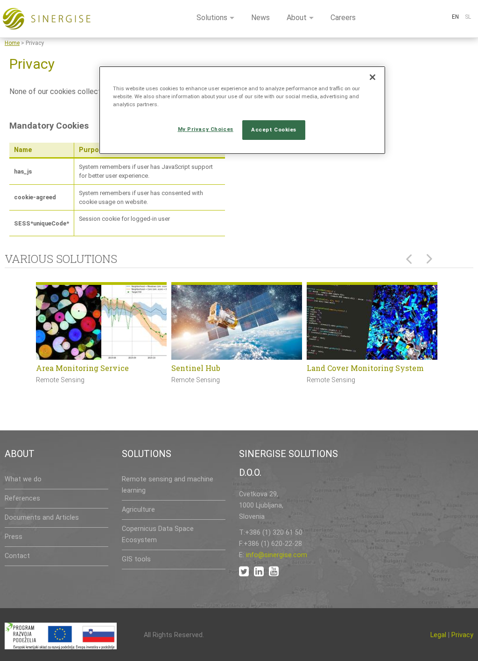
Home (12, 43)
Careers (343, 17)
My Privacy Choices (205, 129)
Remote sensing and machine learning (167, 484)
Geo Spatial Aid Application (88, 368)
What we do (23, 479)
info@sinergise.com (276, 555)
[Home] (46, 18)
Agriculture (138, 510)
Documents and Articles (42, 518)
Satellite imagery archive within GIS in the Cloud (369, 374)
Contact (17, 556)
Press (13, 537)
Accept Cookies (273, 129)
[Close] (372, 77)
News (260, 17)
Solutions (212, 17)
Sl (468, 17)
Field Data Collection (210, 368)
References (22, 498)
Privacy (462, 635)
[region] (242, 110)
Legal (438, 635)
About (297, 17)
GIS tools (136, 559)
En (455, 17)
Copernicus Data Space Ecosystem (158, 534)
